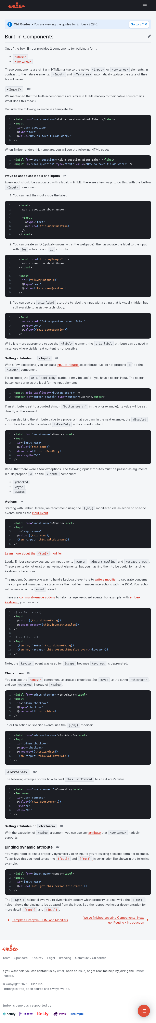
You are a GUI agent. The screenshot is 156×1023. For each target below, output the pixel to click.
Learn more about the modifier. (34, 553)
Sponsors (21, 958)
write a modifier (106, 579)
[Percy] (60, 1016)
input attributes (68, 365)
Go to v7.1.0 (139, 24)
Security (37, 958)
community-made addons (37, 597)
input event (40, 513)
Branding (65, 958)
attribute (94, 833)
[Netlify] (9, 1016)
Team (6, 958)
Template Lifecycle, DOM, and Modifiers (40, 920)
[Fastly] (43, 1016)
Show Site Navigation (145, 5)
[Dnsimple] (76, 1016)
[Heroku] (26, 1016)
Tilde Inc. (36, 984)
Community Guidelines (90, 958)
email (60, 971)
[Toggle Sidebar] (144, 1011)
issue (81, 971)
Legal (51, 958)
